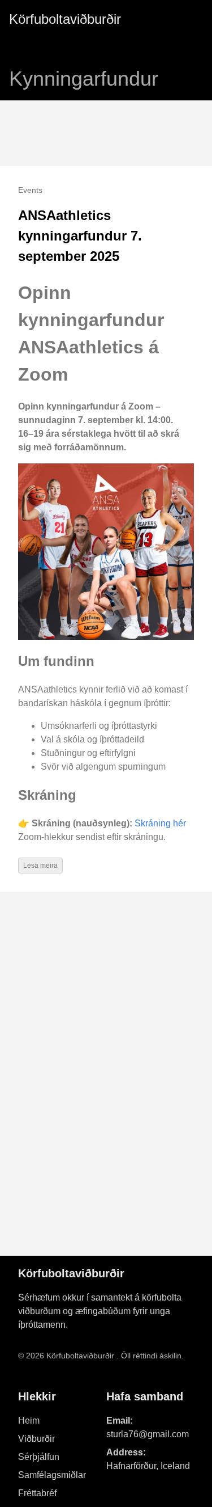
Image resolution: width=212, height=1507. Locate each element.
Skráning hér (160, 823)
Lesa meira (40, 865)
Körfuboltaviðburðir (65, 19)
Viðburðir (36, 1438)
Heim (29, 1420)
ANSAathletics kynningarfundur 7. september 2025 (80, 236)
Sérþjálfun (38, 1457)
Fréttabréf (37, 1493)
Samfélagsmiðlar (52, 1475)
